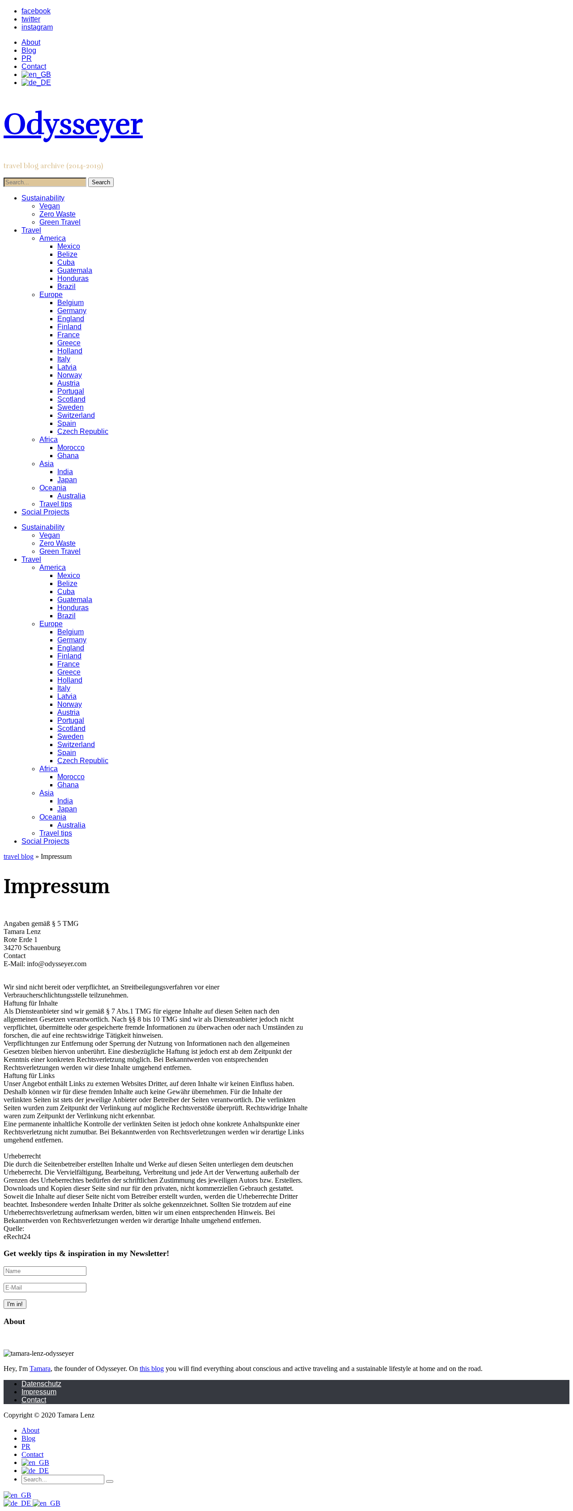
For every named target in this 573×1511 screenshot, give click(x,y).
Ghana (68, 455)
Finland (69, 327)
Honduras (73, 278)
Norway (69, 375)
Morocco (71, 447)
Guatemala (74, 270)
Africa (48, 439)
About (30, 42)
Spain (66, 423)
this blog (152, 1368)
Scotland (71, 399)
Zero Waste (57, 214)
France (68, 335)
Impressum (38, 1392)
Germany (71, 310)
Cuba (66, 262)
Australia (71, 496)
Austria (68, 383)
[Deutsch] (18, 1503)
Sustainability (42, 198)
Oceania (52, 488)
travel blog (19, 856)
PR (26, 58)
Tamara (40, 1368)
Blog (28, 50)
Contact (33, 66)
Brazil (66, 286)
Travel (31, 230)
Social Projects (45, 512)
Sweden (70, 407)
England (70, 319)
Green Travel (60, 222)
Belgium (70, 302)
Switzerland (76, 415)
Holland (69, 351)
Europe (51, 294)
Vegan (49, 206)
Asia (46, 463)
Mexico (68, 246)
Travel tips (55, 504)
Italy (63, 359)
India (65, 471)
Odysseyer (73, 124)
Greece (69, 343)
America (52, 238)
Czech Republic (82, 431)
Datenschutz (41, 1384)
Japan (67, 480)
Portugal (70, 391)
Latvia (67, 367)
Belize (67, 254)
